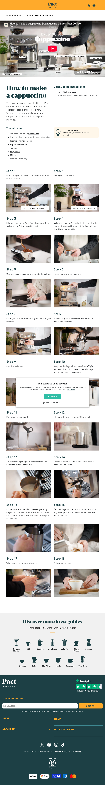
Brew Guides (19, 15)
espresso (71, 92)
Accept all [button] (52, 396)
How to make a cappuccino (40, 15)
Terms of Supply (45, 752)
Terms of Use (30, 752)
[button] (52, 403)
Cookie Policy (75, 752)
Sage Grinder (87, 208)
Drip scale (15, 152)
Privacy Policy (61, 752)
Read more (71, 390)
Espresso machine (18, 144)
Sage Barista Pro (38, 208)
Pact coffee (33, 134)
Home (8, 15)
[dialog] (52, 392)
